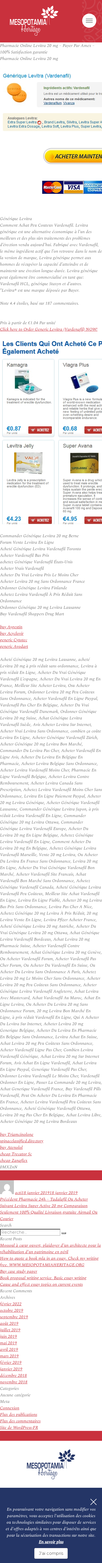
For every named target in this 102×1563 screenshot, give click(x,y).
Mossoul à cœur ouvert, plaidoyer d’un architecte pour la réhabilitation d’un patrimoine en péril (50, 1248)
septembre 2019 (14, 1317)
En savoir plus (51, 1542)
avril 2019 (9, 1349)
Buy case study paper (18, 1271)
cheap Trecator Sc (16, 1154)
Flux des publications (18, 1414)
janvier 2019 (11, 1369)
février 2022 (11, 1304)
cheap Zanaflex (13, 1160)
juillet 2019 (10, 1330)
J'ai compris (51, 1553)
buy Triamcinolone (16, 1134)
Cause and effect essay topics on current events (41, 1284)
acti (18, 1193)
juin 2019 (8, 1336)
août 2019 (9, 1323)
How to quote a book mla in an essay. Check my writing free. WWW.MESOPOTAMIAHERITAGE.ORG (49, 1261)
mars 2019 (9, 1356)
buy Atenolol (11, 1147)
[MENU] (89, 21)
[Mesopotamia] (34, 21)
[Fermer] (93, 1502)
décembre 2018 (13, 1375)
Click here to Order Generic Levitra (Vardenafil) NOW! (48, 329)
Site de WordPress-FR (19, 1427)
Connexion (9, 1408)
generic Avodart (14, 646)
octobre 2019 (11, 1310)
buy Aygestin (11, 627)
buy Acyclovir (12, 633)
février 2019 (11, 1362)
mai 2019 (8, 1343)
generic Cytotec (13, 640)
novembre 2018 (13, 1382)
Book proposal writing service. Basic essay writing (43, 1278)
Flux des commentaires (20, 1421)
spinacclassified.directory (21, 1141)
